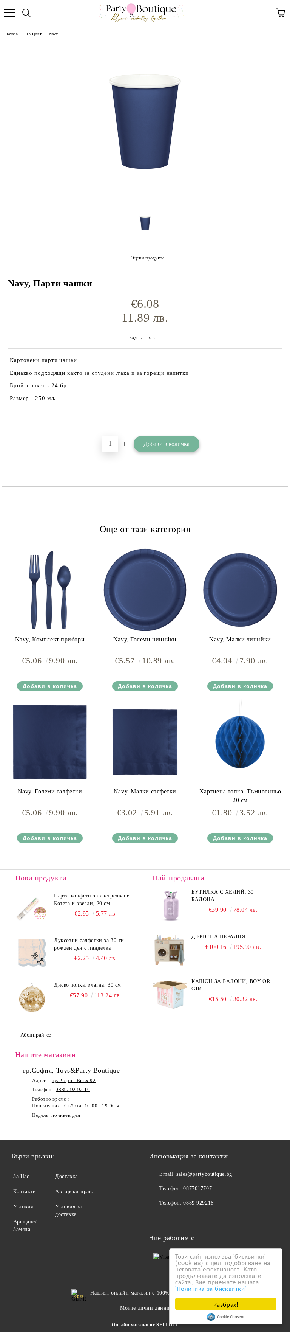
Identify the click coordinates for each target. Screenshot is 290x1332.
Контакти (24, 1191)
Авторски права (74, 1191)
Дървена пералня (218, 936)
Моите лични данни (145, 1308)
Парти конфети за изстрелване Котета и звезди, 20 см (92, 899)
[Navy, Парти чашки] (145, 199)
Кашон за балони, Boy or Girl (230, 985)
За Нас (21, 1176)
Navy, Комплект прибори (50, 639)
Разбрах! (225, 1304)
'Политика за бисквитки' (210, 1288)
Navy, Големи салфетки (50, 791)
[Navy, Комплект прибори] (49, 632)
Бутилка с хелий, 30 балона (222, 895)
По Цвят (33, 34)
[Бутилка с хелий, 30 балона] (170, 905)
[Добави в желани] (276, 423)
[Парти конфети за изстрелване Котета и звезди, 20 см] (32, 909)
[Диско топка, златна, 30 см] (32, 998)
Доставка (66, 1176)
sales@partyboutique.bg (204, 1174)
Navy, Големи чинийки (145, 639)
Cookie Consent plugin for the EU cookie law (226, 1317)
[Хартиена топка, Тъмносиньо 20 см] (240, 784)
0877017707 (197, 1188)
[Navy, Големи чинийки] (145, 632)
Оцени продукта (147, 258)
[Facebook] (159, 1218)
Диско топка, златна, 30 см (87, 985)
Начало (11, 34)
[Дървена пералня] (170, 950)
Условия (23, 1206)
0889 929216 (198, 1203)
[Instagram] (175, 1218)
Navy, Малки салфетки (145, 791)
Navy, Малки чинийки (240, 639)
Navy (53, 34)
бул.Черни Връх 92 (74, 1080)
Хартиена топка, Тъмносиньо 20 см (240, 795)
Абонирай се (35, 1035)
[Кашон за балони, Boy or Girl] (170, 995)
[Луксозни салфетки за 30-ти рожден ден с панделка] (32, 954)
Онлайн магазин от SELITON (145, 1324)
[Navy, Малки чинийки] (240, 632)
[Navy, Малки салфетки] (145, 784)
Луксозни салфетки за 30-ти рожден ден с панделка (89, 944)
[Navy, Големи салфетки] (49, 784)
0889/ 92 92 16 (73, 1089)
